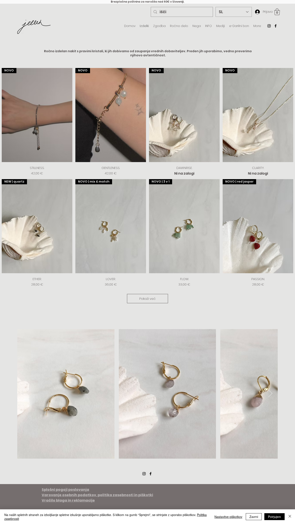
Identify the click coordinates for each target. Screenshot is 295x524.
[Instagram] (269, 26)
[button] (277, 11)
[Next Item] (270, 394)
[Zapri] (289, 517)
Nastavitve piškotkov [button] (228, 517)
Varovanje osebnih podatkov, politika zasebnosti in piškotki (97, 494)
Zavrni (253, 517)
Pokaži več (147, 298)
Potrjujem (274, 517)
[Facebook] (275, 26)
